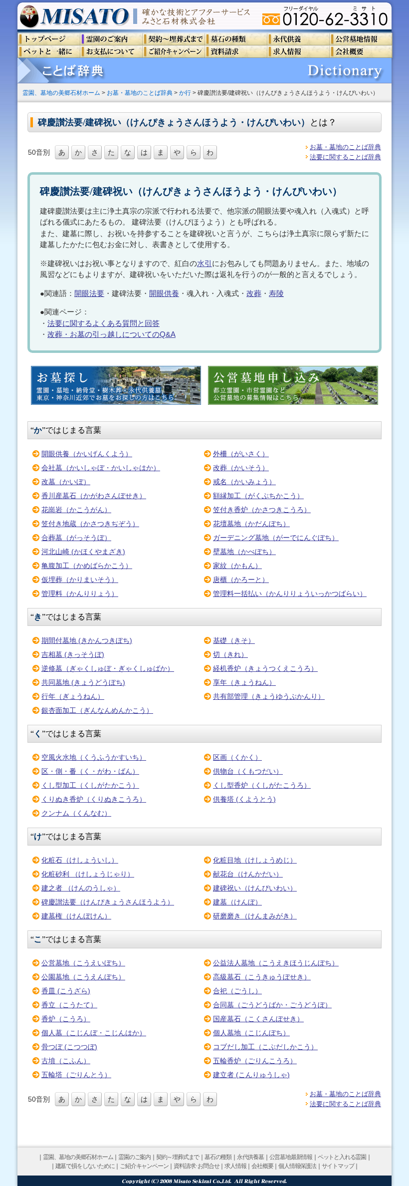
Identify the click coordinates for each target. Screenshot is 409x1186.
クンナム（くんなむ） (76, 813)
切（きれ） (230, 654)
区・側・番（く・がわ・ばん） (90, 771)
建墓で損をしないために (85, 1166)
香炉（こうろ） (65, 1019)
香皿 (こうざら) (65, 991)
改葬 (253, 293)
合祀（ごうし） (237, 991)
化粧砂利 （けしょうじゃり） (87, 874)
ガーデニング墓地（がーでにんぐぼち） (276, 538)
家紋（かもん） (237, 566)
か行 (185, 92)
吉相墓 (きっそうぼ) (72, 654)
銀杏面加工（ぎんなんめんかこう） (97, 710)
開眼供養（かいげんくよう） (86, 454)
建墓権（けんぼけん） (76, 916)
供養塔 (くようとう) (244, 799)
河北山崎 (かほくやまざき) (83, 552)
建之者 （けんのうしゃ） (80, 888)
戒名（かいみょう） (244, 482)
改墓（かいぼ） (65, 482)
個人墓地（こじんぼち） (251, 1033)
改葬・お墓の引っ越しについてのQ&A (111, 334)
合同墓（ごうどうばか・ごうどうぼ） (272, 1005)
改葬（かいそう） (241, 468)
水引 (204, 263)
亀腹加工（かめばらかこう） (86, 566)
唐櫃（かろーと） (241, 580)
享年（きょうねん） (244, 682)
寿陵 (276, 293)
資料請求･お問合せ (196, 1166)
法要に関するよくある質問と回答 (103, 323)
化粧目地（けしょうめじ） (255, 860)
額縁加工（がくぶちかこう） (258, 496)
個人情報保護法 (297, 1166)
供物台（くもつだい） (248, 771)
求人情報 (235, 1166)
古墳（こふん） (65, 1061)
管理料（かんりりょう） (79, 593)
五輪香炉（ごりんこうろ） (255, 1061)
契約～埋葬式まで (177, 1157)
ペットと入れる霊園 (342, 1157)
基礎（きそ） (234, 640)
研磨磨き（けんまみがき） (255, 916)
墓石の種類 (217, 1157)
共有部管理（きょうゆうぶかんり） (269, 696)
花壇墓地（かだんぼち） (251, 524)
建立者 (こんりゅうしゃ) (251, 1075)
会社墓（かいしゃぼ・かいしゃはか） (100, 468)
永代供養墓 (250, 1157)
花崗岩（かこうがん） (76, 510)
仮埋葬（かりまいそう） (79, 580)
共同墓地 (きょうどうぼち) (83, 682)
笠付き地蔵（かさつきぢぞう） (90, 524)
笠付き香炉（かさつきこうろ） (262, 510)
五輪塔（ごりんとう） (76, 1075)
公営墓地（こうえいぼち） (83, 963)
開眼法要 (89, 293)
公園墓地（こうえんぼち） (83, 977)
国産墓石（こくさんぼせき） (258, 1019)
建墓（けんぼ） (237, 902)
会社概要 (262, 1166)
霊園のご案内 (134, 1157)
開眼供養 (164, 293)
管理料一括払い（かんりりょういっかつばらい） (290, 593)
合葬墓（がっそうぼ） (76, 538)
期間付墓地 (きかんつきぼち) (86, 640)
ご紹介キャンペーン (144, 1166)
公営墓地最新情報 (290, 1157)
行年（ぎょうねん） (72, 696)
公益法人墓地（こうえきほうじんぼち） (276, 963)
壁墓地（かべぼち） (244, 552)
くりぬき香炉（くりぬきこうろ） (93, 799)
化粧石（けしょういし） (79, 860)
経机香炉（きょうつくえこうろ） (265, 668)
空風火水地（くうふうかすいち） (93, 757)
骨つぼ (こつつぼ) (69, 1047)
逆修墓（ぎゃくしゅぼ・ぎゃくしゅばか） (107, 668)
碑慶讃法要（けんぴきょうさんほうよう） (107, 902)
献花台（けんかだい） (248, 874)
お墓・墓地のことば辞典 (140, 92)
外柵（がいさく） (241, 454)
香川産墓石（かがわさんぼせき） (93, 496)
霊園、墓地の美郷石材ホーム (61, 92)
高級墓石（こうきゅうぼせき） (262, 977)
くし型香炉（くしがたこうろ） (262, 785)
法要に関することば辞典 (345, 157)
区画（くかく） (237, 757)
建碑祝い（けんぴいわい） (255, 888)
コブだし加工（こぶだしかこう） (265, 1047)
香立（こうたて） (69, 1005)
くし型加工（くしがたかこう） (90, 785)
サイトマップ (338, 1166)
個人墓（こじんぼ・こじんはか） (93, 1033)
